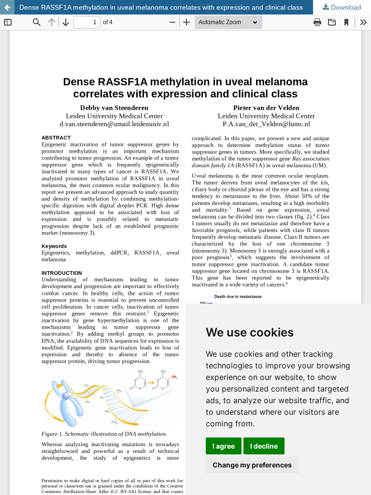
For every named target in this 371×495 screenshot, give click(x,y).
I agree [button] (224, 446)
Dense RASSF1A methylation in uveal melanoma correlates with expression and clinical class (161, 7)
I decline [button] (264, 446)
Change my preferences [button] (252, 465)
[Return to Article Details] (7, 7)
